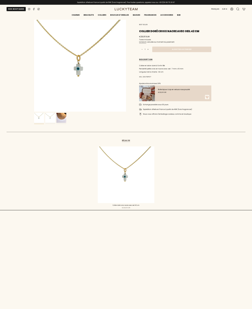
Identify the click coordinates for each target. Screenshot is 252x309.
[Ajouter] (207, 97)
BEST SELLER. (143, 25)
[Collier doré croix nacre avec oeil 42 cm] (126, 174)
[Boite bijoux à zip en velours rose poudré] (147, 93)
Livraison (142, 42)
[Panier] (244, 9)
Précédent (34, 65)
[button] (89, 15)
